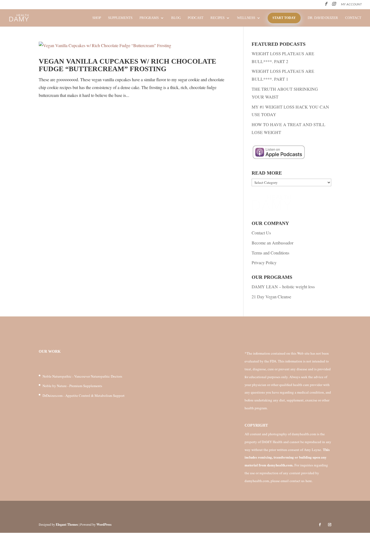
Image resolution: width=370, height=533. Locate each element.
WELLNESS (246, 18)
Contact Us (261, 233)
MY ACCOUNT (351, 4)
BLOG (176, 18)
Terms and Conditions (270, 253)
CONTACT (353, 18)
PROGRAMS (149, 18)
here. (309, 480)
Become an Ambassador (272, 243)
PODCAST (195, 18)
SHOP (96, 18)
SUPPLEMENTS (120, 18)
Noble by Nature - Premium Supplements (72, 385)
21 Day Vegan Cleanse (271, 296)
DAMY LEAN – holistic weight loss (283, 286)
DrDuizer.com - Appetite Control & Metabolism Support (84, 395)
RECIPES (217, 18)
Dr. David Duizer (323, 18)
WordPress (104, 524)
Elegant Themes (67, 524)
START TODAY (284, 18)
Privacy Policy (264, 262)
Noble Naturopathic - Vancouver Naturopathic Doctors (82, 376)
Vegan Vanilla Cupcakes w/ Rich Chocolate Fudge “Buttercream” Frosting (127, 65)
